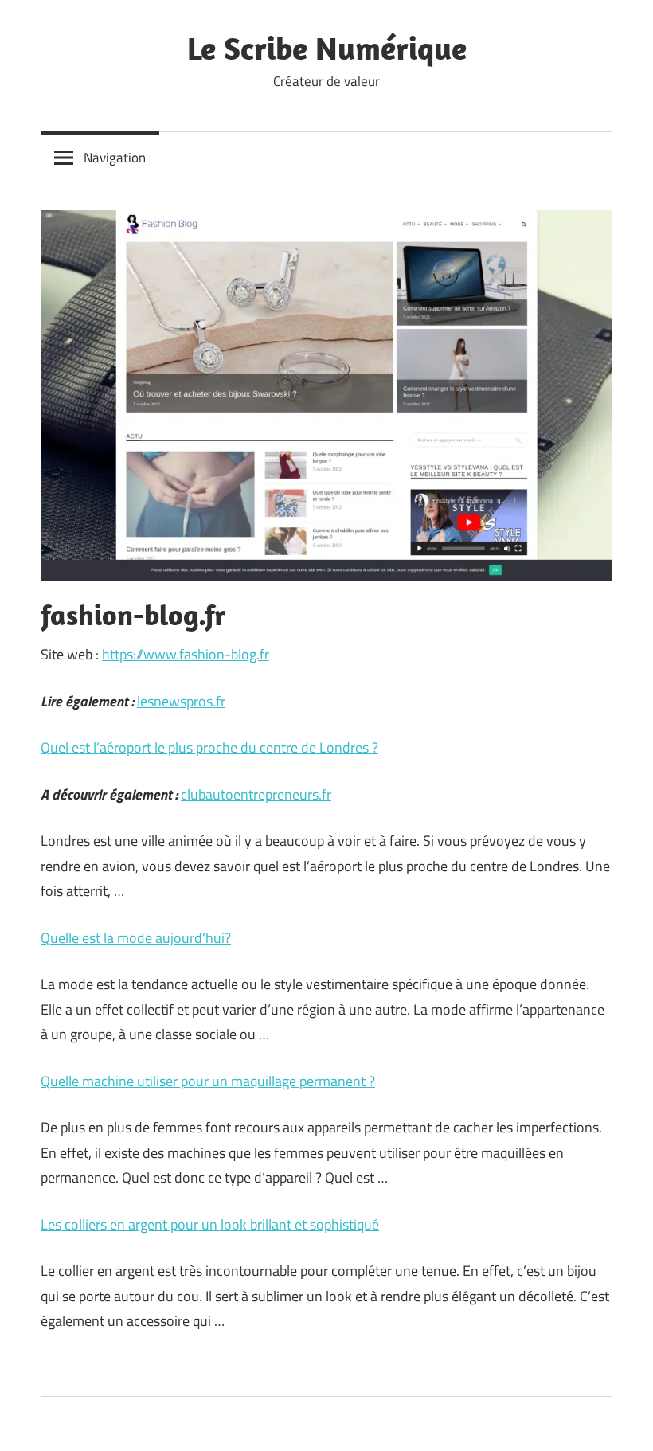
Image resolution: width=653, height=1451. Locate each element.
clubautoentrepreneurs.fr (256, 794)
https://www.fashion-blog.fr (185, 654)
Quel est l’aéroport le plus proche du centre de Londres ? (209, 747)
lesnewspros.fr (181, 701)
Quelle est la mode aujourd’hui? (136, 937)
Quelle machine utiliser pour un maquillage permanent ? (208, 1081)
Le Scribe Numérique (327, 48)
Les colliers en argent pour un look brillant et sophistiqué (210, 1224)
